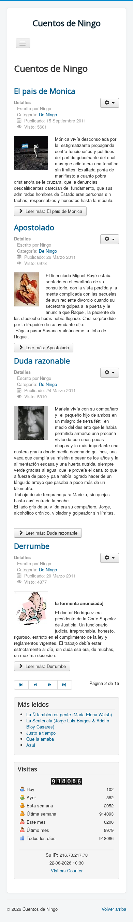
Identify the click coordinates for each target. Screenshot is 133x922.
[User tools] (109, 103)
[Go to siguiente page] (50, 685)
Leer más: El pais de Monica (53, 211)
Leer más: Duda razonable (50, 533)
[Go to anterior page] (36, 685)
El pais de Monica (44, 91)
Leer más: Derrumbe (45, 666)
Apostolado (34, 227)
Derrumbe (31, 546)
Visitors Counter (67, 870)
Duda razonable (42, 360)
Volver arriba (114, 909)
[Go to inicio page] (21, 685)
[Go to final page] (65, 685)
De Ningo (48, 114)
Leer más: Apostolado (46, 347)
